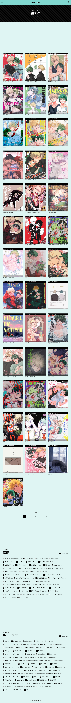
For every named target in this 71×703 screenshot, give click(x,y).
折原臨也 (49, 683)
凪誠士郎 (39, 683)
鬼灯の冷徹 (23, 588)
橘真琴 (58, 644)
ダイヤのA (9, 581)
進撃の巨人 (32, 562)
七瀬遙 (35, 644)
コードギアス (43, 594)
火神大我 (21, 660)
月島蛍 (59, 683)
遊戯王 (45, 571)
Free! (21, 562)
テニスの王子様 (57, 588)
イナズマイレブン (11, 591)
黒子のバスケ (22, 565)
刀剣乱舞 (29, 558)
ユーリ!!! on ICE (11, 571)
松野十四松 (30, 686)
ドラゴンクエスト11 (12, 594)
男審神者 (34, 664)
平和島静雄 (9, 680)
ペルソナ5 (54, 591)
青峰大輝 (31, 654)
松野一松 (9, 647)
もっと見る (64, 553)
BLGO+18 (38, 700)
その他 (35, 571)
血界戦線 (9, 578)
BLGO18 (35, 2)
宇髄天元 (30, 690)
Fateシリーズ (42, 558)
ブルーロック (26, 568)
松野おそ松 (19, 651)
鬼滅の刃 (57, 565)
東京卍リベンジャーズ (56, 568)
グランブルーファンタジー (14, 575)
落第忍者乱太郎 (44, 581)
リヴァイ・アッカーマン (44, 641)
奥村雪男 (19, 673)
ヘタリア (24, 591)
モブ (7, 641)
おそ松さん (9, 565)
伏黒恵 (43, 657)
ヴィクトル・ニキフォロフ (14, 654)
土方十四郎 (40, 673)
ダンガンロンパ (10, 597)
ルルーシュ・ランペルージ (14, 690)
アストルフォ (47, 677)
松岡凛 (50, 647)
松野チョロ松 (20, 683)
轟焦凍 (40, 647)
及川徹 (23, 664)
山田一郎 (8, 683)
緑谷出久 (28, 641)
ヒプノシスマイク (11, 568)
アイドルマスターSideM (54, 575)
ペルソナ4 (23, 597)
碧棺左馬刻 (31, 670)
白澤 (58, 673)
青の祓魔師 (42, 578)
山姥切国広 (31, 680)
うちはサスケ (38, 667)
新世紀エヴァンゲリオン (39, 588)
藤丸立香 (31, 651)
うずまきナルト (11, 664)
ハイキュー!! (10, 562)
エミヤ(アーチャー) (12, 667)
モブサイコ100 (56, 594)
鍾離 (50, 673)
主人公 (8, 651)
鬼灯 (36, 677)
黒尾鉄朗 (56, 664)
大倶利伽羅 (55, 670)
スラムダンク (54, 584)
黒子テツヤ (9, 657)
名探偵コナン (36, 565)
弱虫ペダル (40, 568)
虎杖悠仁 (20, 647)
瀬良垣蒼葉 (54, 680)
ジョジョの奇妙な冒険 (13, 584)
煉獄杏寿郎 (33, 660)
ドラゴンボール (10, 588)
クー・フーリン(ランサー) (14, 670)
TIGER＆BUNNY (28, 594)
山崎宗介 (20, 680)
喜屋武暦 (53, 657)
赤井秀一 (61, 647)
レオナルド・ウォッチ (12, 677)
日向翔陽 (61, 667)
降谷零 (30, 647)
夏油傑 (33, 657)
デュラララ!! (29, 584)
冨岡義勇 (43, 680)
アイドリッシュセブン (58, 578)
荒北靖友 (26, 667)
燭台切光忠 (45, 660)
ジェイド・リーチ (44, 686)
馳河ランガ (9, 660)
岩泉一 (20, 686)
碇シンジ (27, 677)
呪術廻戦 (55, 558)
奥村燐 (50, 667)
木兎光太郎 (9, 686)
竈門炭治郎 (22, 657)
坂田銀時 (29, 673)
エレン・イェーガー (12, 644)
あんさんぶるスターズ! (48, 562)
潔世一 (52, 654)
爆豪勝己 (17, 641)
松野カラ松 (47, 644)
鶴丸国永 (8, 673)
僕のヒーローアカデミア (13, 558)
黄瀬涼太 (42, 654)
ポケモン (41, 584)
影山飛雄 (45, 664)
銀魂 (19, 581)
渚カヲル (59, 677)
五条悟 (26, 644)
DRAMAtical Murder (39, 591)
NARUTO (25, 571)
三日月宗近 (58, 660)
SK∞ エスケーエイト (34, 575)
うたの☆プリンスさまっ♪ (25, 578)
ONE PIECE (30, 581)
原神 (47, 565)
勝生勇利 (42, 651)
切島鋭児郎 (43, 670)
